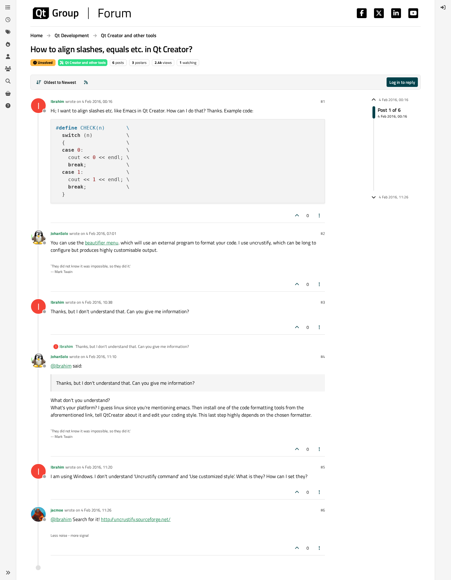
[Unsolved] (7, 106)
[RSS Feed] (86, 82)
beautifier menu (101, 242)
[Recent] (7, 20)
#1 (323, 101)
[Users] (7, 56)
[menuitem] (443, 7)
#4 (323, 356)
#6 (323, 510)
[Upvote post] (297, 215)
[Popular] (7, 44)
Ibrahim (57, 101)
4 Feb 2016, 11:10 (101, 356)
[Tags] (7, 32)
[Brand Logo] (82, 13)
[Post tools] (319, 215)
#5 (323, 467)
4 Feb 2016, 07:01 (101, 233)
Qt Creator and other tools (85, 62)
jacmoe (57, 510)
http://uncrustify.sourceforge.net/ (136, 519)
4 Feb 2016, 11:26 (96, 510)
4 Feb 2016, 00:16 (97, 101)
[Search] (7, 81)
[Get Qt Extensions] (7, 93)
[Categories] (7, 7)
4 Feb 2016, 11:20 (97, 467)
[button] (7, 573)
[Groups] (7, 69)
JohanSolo (59, 233)
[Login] (443, 7)
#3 (323, 302)
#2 (323, 233)
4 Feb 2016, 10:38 (97, 302)
